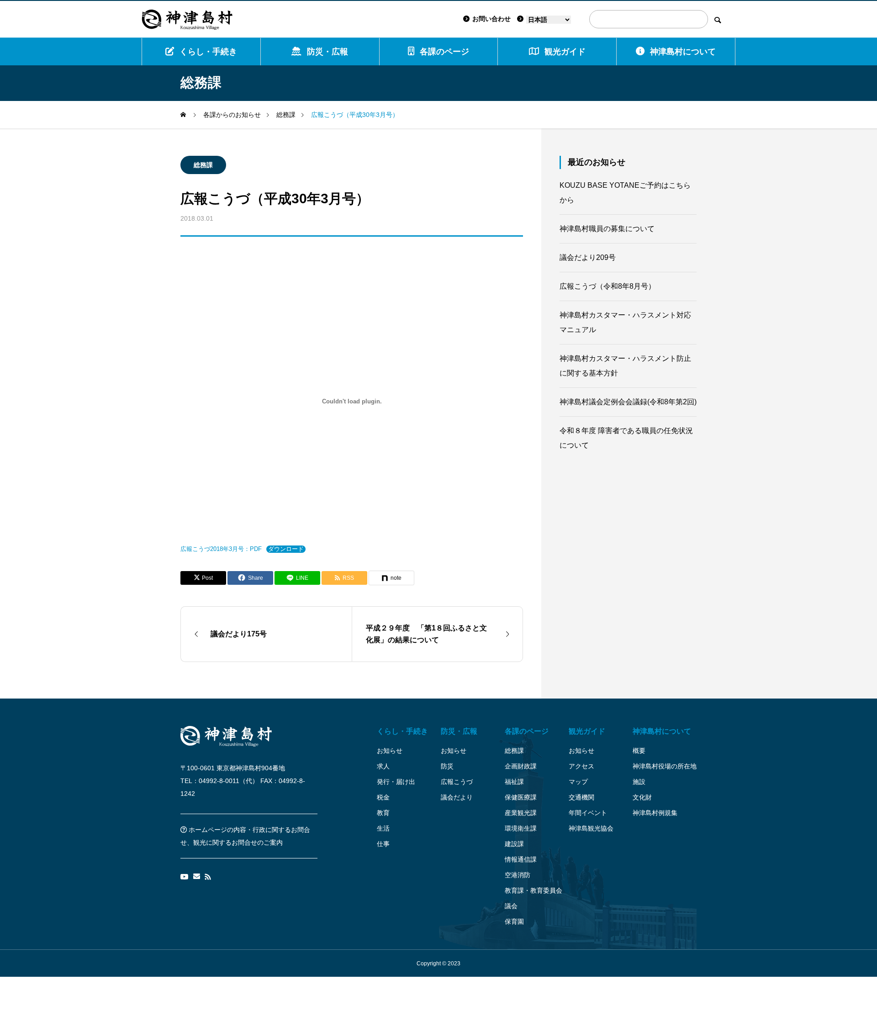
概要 (639, 750)
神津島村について (683, 51)
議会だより (457, 797)
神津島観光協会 (591, 828)
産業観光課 (521, 812)
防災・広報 (327, 51)
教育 (383, 812)
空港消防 (517, 875)
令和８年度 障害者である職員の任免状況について (626, 438)
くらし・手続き (208, 51)
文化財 (642, 797)
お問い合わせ (491, 18)
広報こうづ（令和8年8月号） (607, 286)
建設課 (514, 843)
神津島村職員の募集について (607, 229)
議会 (511, 906)
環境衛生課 (521, 828)
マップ (578, 781)
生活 (383, 828)
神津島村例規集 (655, 812)
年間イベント (588, 812)
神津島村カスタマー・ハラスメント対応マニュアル (625, 322)
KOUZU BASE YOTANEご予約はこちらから (625, 192)
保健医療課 (521, 797)
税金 (383, 797)
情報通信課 (521, 859)
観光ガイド (587, 731)
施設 (639, 781)
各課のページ (444, 51)
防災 (447, 766)
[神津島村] (187, 19)
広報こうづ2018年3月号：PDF (221, 548)
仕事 (383, 843)
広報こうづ (457, 781)
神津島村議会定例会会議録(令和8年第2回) (628, 402)
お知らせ (389, 750)
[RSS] (208, 876)
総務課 (203, 165)
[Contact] (196, 876)
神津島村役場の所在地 (665, 766)
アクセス (581, 766)
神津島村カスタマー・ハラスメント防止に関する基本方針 (625, 366)
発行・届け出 (396, 781)
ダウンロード (286, 548)
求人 (383, 766)
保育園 (514, 921)
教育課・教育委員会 (533, 890)
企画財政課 (521, 766)
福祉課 (514, 781)
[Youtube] (184, 876)
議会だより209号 (588, 257)
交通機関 (581, 797)
